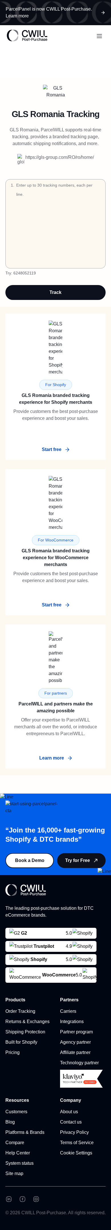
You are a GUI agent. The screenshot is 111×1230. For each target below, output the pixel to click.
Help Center (17, 1152)
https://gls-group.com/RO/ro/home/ (59, 157)
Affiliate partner (75, 1052)
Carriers (68, 1011)
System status (19, 1163)
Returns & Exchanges (27, 1021)
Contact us (71, 1122)
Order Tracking (20, 1011)
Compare (14, 1142)
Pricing (12, 1052)
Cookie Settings (76, 1152)
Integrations (72, 1021)
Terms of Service (77, 1142)
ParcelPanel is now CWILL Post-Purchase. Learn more (49, 12)
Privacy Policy (74, 1132)
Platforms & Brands (24, 1132)
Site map (14, 1173)
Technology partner (79, 1062)
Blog (10, 1122)
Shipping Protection (25, 1031)
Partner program (76, 1031)
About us (69, 1111)
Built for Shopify (21, 1042)
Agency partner (75, 1042)
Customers (16, 1111)
